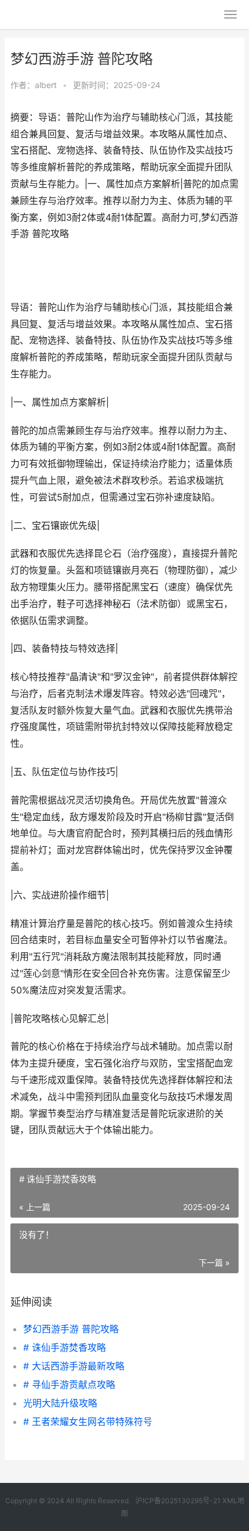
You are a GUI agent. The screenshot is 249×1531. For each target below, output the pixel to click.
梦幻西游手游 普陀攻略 (71, 1329)
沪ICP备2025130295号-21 (179, 1500)
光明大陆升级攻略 (60, 1403)
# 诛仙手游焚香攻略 (64, 1347)
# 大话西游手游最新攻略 (73, 1366)
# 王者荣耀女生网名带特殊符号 (87, 1421)
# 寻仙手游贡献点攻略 (69, 1384)
